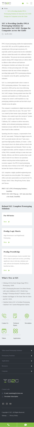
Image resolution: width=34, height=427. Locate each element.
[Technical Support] (25, 425)
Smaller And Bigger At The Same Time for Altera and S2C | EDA (17, 298)
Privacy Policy (14, 415)
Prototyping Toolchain (8, 355)
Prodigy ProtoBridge (12, 252)
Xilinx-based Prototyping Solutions (12, 350)
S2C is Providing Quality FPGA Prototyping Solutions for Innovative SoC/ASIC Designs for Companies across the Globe (18, 13)
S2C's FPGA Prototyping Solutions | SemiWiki (16, 190)
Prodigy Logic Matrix (12, 231)
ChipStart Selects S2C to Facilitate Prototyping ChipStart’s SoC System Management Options (16, 303)
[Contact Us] (8, 425)
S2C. (10, 412)
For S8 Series (9, 216)
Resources (5, 366)
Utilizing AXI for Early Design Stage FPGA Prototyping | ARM (15, 284)
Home (6, 8)
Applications (5, 361)
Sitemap (4, 415)
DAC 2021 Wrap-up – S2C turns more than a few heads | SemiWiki (19, 195)
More (5, 221)
